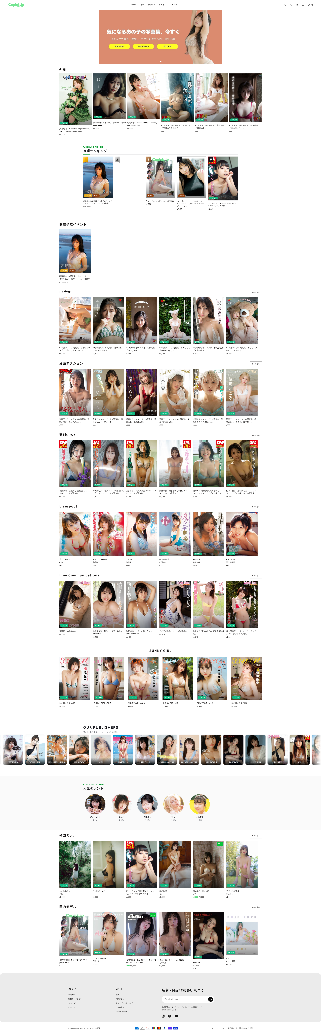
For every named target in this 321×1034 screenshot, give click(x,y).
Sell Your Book (121, 1012)
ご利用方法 (120, 1007)
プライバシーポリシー (219, 1028)
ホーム (134, 5)
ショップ (71, 1003)
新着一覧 (71, 994)
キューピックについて (124, 1003)
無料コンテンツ (74, 999)
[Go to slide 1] (160, 61)
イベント (71, 1007)
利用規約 (231, 1028)
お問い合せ (120, 999)
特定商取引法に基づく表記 (244, 1028)
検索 (117, 994)
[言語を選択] (297, 5)
